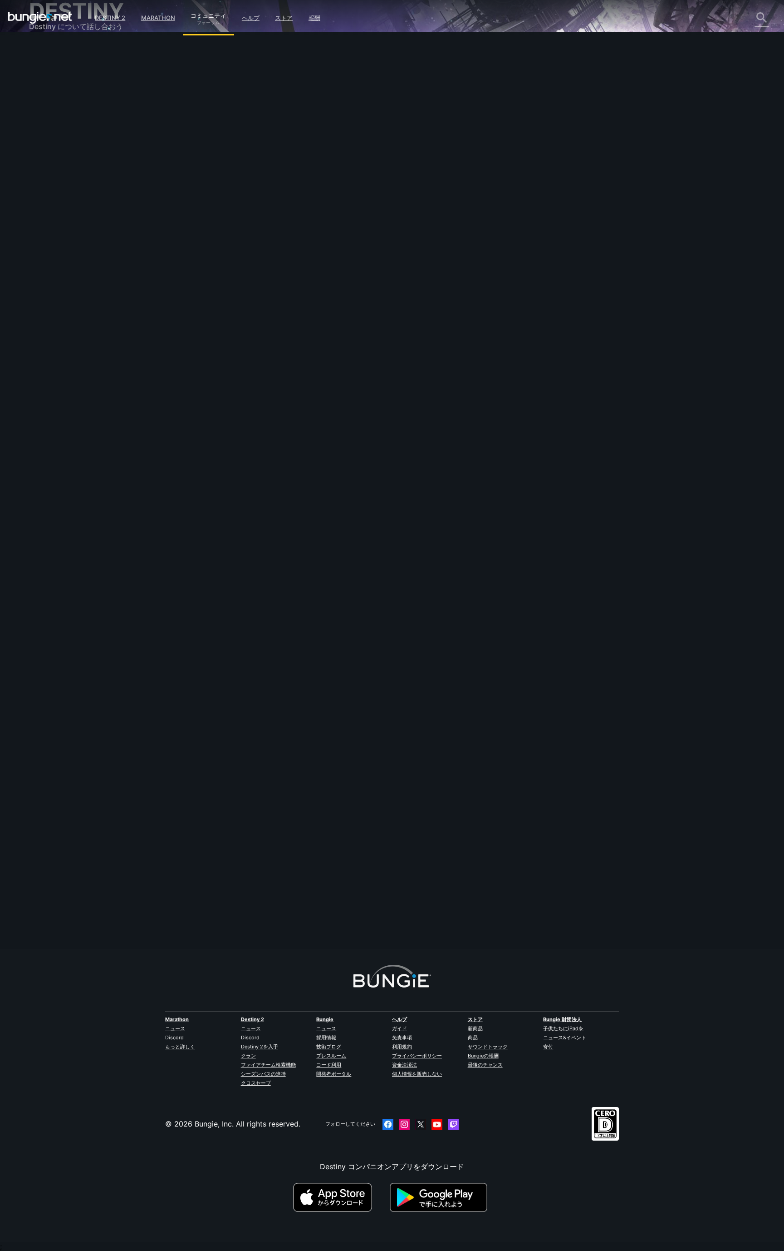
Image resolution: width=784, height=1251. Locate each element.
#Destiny (225, 281)
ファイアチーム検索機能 (268, 1065)
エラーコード (57, 120)
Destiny (40, 17)
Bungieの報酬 (483, 1055)
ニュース (175, 1028)
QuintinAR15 (234, 906)
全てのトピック (60, 51)
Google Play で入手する (440, 1197)
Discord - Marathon (69, 279)
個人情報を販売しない (417, 1074)
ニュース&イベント (564, 1037)
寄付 (548, 1046)
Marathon (158, 17)
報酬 (314, 17)
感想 (42, 70)
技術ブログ (328, 1046)
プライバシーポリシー (417, 1055)
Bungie (324, 1019)
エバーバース (57, 140)
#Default (271, 281)
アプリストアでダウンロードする (340, 1197)
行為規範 (47, 291)
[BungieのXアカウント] (420, 1124)
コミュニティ (208, 14)
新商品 (475, 1028)
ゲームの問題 (57, 150)
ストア (284, 17)
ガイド (399, 1028)
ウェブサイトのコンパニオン (82, 170)
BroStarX (229, 235)
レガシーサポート (64, 220)
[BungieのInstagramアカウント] (404, 1124)
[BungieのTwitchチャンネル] (453, 1124)
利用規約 (402, 1046)
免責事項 (402, 1037)
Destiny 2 (110, 17)
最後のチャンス (485, 1065)
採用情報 (326, 1037)
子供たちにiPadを (563, 1028)
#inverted (297, 281)
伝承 (42, 90)
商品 (473, 1037)
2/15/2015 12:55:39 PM (298, 338)
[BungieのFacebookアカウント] (387, 1124)
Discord (174, 1037)
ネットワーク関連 (64, 130)
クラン (248, 1055)
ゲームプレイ (57, 100)
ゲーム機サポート (64, 210)
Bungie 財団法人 (562, 1019)
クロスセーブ (256, 1083)
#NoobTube (326, 281)
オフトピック (57, 259)
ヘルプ (251, 17)
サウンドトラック (488, 1046)
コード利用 (328, 1065)
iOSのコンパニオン (66, 180)
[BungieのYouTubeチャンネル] (436, 1124)
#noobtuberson (361, 281)
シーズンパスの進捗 (263, 1074)
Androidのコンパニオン (74, 190)
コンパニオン (57, 230)
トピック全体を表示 (246, 318)
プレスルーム (331, 1055)
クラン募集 (53, 240)
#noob (248, 281)
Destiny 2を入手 (259, 1046)
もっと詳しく (180, 1046)
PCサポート (54, 200)
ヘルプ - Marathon (66, 269)
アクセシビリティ (64, 160)
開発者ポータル (333, 1074)
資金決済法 (404, 1065)
